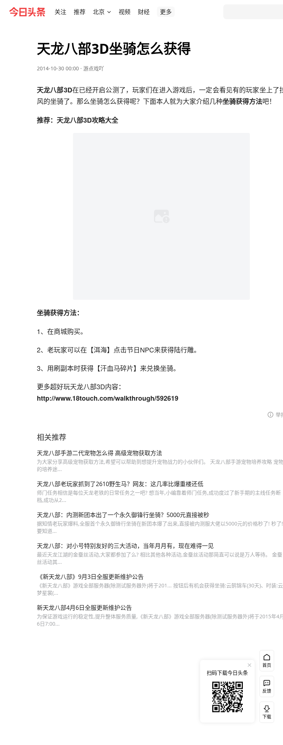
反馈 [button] (266, 691)
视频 (124, 12)
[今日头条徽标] (27, 12)
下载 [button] (265, 711)
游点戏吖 (93, 68)
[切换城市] (109, 12)
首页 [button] (266, 665)
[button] (60, 12)
